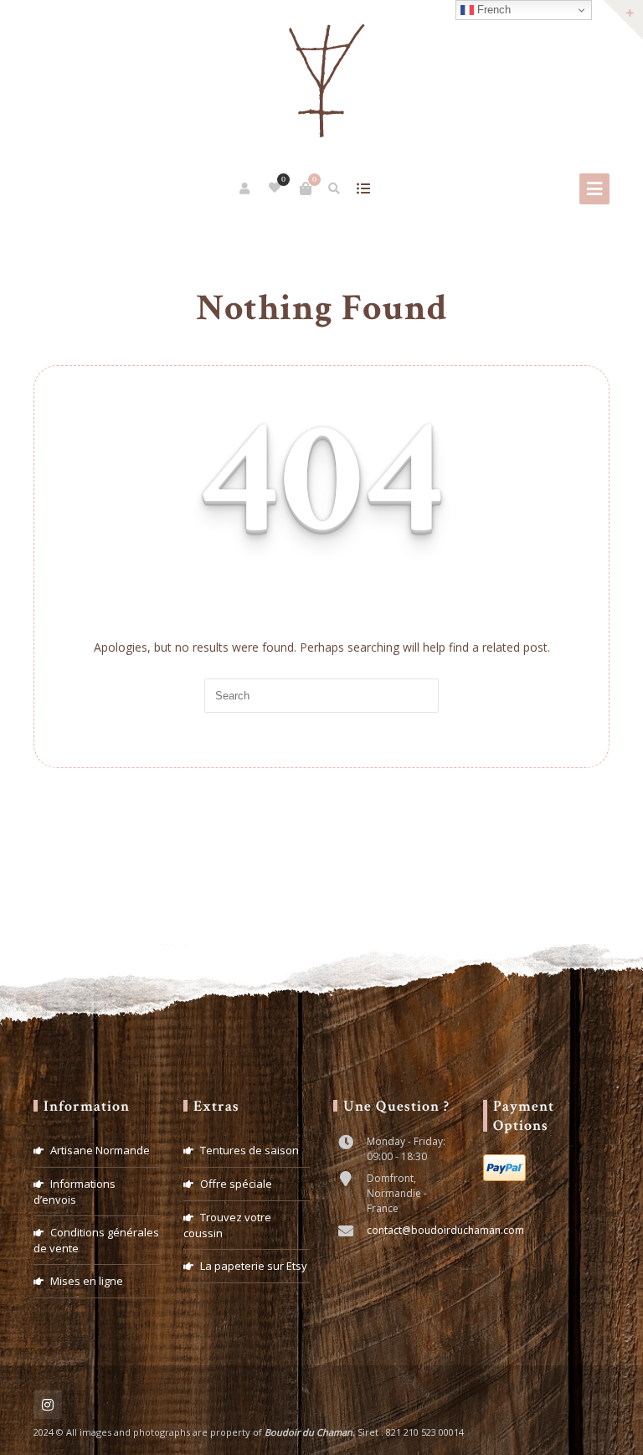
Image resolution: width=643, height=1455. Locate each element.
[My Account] (245, 188)
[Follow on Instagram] (47, 1405)
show (363, 188)
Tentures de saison (249, 1150)
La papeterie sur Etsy (253, 1265)
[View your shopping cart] (305, 188)
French (492, 9)
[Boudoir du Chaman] (321, 82)
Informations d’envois (74, 1191)
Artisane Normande (100, 1150)
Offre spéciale (236, 1183)
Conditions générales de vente (96, 1240)
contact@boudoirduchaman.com (445, 1230)
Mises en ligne (86, 1280)
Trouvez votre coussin (227, 1225)
